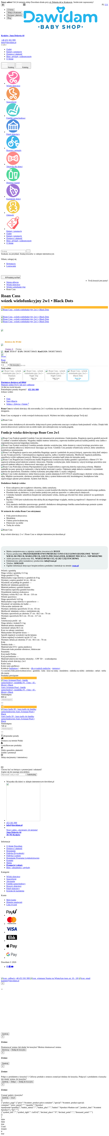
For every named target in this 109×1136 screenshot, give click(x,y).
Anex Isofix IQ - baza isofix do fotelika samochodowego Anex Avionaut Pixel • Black (18, 718)
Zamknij (5, 1034)
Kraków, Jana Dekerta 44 (12, 35)
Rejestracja (11, 264)
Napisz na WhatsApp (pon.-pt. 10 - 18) (62, 978)
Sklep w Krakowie (14, 13)
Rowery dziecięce (13, 886)
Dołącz (13, 1082)
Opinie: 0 (9, 349)
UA (106, 4)
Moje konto (11, 900)
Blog (9, 18)
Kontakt (9, 860)
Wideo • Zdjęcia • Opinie (17, 404)
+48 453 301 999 (22, 978)
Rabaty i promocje (14, 52)
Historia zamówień (14, 902)
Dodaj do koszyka (18, 1050)
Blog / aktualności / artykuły (18, 867)
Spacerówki (11, 879)
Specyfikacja (11, 401)
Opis (8, 399)
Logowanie (11, 266)
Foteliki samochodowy (16, 884)
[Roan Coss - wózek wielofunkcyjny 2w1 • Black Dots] (25, 310)
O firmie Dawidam (14, 846)
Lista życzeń (11, 905)
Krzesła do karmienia (15, 891)
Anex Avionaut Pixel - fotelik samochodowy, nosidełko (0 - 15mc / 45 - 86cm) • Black (18, 689)
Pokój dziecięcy (13, 888)
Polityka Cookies (13, 856)
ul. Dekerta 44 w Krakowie (60, 2)
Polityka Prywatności (15, 853)
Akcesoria (10, 881)
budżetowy (13, 668)
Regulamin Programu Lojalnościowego (22, 858)
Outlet (9, 49)
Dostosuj (5, 1050)
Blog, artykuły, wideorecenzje (19, 56)
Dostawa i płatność (14, 15)
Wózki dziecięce (13, 876)
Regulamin (11, 851)
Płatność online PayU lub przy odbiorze (17, 385)
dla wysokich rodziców (41, 668)
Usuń (13, 1098)
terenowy (56, 668)
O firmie (10, 10)
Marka (9, 863)
